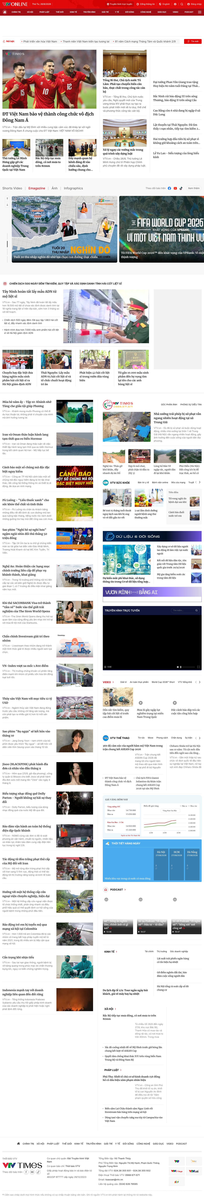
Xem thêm (194, 188)
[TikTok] (181, 188)
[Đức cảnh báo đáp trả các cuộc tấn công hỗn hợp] (186, 696)
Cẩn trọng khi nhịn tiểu (18, 957)
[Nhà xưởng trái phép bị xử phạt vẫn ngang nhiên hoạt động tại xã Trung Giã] (127, 427)
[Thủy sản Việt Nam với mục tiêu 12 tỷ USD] (74, 708)
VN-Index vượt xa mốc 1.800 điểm (25, 666)
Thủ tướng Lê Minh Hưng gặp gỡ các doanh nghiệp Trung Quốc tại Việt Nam (15, 164)
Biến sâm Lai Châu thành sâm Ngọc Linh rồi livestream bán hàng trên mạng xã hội (129, 1116)
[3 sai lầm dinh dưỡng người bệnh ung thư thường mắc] (149, 498)
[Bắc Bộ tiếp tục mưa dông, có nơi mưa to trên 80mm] (49, 147)
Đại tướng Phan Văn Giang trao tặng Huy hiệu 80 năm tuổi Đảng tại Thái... (176, 84)
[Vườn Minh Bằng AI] (152, 591)
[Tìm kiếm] (183, 4)
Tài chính (155, 952)
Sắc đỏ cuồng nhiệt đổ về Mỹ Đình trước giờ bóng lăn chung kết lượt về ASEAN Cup (133, 1053)
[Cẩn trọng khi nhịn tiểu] (74, 966)
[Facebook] (169, 188)
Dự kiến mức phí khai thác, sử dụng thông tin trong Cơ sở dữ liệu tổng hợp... (126, 580)
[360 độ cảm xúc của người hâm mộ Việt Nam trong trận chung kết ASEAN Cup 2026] (118, 762)
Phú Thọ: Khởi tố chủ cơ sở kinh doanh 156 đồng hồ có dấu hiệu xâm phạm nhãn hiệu (131, 1085)
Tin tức (141, 738)
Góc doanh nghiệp (185, 952)
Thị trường (167, 952)
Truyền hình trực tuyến (121, 4)
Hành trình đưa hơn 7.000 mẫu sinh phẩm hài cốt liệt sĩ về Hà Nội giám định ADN (31, 331)
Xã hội (114, 1012)
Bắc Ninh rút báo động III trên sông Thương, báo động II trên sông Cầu (175, 98)
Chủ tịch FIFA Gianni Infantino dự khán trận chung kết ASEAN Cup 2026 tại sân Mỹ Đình (148, 783)
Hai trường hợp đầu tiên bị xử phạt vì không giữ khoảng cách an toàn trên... (176, 141)
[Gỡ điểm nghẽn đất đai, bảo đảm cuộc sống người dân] (196, 978)
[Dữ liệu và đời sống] (132, 536)
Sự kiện (188, 738)
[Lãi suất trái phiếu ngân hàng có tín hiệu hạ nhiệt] (196, 964)
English (166, 4)
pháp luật (44, 12)
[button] (196, 482)
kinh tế (73, 12)
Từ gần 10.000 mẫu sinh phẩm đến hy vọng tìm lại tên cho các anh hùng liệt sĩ (133, 378)
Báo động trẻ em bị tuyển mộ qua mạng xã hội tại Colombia (24, 927)
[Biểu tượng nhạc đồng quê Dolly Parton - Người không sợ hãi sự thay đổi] (74, 803)
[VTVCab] (194, 1177)
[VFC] (176, 1167)
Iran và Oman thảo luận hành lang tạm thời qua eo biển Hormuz (25, 436)
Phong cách (162, 738)
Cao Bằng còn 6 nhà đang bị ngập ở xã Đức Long (176, 112)
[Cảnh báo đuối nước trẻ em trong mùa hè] (195, 515)
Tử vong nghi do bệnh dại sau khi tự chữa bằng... (177, 500)
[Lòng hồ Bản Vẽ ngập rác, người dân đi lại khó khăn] (165, 456)
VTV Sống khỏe (185, 682)
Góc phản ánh (169, 404)
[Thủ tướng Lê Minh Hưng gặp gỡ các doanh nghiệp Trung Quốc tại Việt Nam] (16, 147)
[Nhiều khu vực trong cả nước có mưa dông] (128, 862)
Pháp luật (117, 1075)
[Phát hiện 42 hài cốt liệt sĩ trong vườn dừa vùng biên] (95, 359)
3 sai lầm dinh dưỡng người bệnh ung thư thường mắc (146, 514)
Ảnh (54, 188)
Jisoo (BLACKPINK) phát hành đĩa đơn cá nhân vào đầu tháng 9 (25, 766)
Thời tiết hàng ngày (126, 843)
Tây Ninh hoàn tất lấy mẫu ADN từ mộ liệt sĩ (29, 294)
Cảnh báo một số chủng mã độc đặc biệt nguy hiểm (26, 469)
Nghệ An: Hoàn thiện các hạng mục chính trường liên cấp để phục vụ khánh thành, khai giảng (26, 570)
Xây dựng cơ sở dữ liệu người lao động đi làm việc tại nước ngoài (172, 550)
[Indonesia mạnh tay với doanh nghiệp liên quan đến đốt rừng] (74, 999)
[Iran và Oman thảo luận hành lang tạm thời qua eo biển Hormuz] (74, 444)
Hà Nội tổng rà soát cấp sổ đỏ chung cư (173, 990)
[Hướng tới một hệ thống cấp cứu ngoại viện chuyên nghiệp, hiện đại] (74, 901)
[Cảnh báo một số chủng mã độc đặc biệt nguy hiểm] (74, 476)
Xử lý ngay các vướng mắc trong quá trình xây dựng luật (123, 151)
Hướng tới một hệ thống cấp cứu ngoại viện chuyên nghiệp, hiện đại (26, 894)
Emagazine (37, 188)
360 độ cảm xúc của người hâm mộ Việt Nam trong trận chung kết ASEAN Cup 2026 (133, 747)
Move (150, 738)
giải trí (105, 12)
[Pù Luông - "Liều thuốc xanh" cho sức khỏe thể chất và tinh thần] (74, 509)
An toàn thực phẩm (139, 682)
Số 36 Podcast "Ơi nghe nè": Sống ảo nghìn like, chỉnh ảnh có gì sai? (118, 923)
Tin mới (194, 41)
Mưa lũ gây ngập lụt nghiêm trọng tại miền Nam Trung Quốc (150, 714)
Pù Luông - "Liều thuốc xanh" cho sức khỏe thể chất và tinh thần (25, 502)
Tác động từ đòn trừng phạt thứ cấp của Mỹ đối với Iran (26, 861)
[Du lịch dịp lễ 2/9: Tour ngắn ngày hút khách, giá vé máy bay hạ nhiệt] (127, 974)
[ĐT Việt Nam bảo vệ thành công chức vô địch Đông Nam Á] (49, 79)
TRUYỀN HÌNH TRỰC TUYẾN (122, 610)
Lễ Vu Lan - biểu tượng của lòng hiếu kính (176, 155)
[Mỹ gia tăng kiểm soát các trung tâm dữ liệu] (196, 578)
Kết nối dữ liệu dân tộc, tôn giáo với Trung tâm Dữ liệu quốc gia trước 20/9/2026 (171, 564)
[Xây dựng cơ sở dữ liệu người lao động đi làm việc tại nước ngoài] (196, 550)
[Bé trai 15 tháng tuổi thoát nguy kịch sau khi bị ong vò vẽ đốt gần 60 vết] (117, 498)
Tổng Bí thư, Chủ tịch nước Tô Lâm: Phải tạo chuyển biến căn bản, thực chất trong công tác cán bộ (124, 86)
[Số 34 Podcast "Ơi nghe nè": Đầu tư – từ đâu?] (152, 915)
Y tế (117, 12)
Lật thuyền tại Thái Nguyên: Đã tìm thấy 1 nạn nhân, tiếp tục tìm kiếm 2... (176, 126)
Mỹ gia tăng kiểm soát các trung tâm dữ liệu (171, 576)
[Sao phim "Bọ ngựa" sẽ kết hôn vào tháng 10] (74, 740)
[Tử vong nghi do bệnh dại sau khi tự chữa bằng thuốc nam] (195, 502)
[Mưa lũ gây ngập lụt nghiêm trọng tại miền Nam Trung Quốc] (152, 696)
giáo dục (162, 12)
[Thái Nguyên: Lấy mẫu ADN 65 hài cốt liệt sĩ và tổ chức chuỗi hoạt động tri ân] (56, 359)
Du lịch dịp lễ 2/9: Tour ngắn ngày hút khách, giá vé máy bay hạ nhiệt (125, 994)
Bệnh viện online (160, 482)
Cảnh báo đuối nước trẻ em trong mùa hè (176, 514)
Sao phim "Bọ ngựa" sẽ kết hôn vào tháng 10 (26, 733)
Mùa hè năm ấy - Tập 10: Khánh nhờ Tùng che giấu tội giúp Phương (26, 404)
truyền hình (89, 12)
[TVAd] (194, 1167)
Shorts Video (12, 188)
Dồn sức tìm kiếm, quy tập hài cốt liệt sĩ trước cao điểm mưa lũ (116, 714)
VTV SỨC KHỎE (120, 482)
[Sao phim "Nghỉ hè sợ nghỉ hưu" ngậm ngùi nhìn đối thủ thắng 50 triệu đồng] (74, 539)
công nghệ (145, 12)
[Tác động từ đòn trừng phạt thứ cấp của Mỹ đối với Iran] (74, 868)
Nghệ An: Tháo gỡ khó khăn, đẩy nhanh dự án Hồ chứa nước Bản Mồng (112, 470)
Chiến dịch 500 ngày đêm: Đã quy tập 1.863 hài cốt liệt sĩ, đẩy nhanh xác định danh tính (31, 322)
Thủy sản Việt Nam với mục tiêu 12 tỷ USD (27, 701)
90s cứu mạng (178, 482)
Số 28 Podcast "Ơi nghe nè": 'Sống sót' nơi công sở (186, 925)
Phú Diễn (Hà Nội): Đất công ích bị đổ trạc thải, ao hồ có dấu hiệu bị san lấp (189, 470)
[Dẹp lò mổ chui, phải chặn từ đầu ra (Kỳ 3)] (139, 456)
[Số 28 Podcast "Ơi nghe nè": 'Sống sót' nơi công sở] (186, 915)
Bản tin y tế (143, 482)
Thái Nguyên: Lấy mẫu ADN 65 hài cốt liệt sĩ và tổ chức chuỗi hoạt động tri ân (56, 378)
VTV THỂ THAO (119, 738)
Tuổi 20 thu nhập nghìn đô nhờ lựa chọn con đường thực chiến (56, 257)
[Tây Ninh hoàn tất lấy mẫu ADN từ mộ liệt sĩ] (106, 316)
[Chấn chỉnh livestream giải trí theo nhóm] (74, 645)
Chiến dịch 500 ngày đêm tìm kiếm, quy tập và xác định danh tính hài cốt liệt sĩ (65, 283)
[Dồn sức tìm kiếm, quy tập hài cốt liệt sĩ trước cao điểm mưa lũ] (118, 696)
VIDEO (107, 682)
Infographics (73, 188)
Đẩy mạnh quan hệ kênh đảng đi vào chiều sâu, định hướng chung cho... (81, 164)
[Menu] (200, 12)
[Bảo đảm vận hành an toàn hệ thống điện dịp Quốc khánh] (74, 835)
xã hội (30, 12)
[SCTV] (176, 1187)
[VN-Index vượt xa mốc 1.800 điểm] (74, 675)
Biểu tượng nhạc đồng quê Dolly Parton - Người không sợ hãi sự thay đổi (26, 798)
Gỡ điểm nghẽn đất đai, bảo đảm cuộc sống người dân (172, 976)
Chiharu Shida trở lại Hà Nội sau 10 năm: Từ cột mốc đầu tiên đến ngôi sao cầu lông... (185, 749)
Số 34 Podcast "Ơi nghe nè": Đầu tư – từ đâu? (152, 923)
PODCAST (116, 889)
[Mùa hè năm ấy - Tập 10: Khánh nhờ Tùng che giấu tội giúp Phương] (74, 411)
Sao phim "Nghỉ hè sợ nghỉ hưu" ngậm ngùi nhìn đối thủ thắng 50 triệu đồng (24, 534)
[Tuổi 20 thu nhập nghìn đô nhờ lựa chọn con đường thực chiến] (64, 229)
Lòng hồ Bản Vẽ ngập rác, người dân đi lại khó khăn (164, 470)
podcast (189, 12)
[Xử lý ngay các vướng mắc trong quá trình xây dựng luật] (125, 133)
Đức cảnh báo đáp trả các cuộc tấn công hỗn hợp (185, 712)
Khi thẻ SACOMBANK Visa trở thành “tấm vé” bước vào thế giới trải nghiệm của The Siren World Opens (26, 607)
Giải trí (123, 682)
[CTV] (176, 1177)
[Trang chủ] (4, 12)
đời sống (129, 12)
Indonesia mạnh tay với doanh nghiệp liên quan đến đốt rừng (22, 992)
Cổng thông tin (147, 4)
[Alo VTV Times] (118, 405)
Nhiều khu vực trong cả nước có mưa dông (127, 878)
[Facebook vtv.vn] (176, 4)
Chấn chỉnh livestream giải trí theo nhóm (25, 638)
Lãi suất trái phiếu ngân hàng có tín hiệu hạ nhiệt (173, 962)
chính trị (16, 12)
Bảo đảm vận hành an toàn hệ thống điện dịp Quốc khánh (26, 828)
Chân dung (176, 738)
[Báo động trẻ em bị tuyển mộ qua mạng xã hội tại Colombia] (74, 934)
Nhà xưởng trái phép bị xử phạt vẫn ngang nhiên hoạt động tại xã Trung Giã (177, 418)
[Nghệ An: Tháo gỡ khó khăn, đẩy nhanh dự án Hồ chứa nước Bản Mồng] (114, 456)
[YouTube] (175, 188)
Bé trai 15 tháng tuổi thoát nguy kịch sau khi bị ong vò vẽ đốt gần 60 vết (117, 514)
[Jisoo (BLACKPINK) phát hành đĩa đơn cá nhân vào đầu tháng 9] (74, 773)
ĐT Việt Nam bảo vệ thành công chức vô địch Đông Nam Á (48, 117)
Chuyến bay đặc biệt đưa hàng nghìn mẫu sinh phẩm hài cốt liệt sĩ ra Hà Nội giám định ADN (17, 378)
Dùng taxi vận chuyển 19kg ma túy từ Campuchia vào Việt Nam (134, 1125)
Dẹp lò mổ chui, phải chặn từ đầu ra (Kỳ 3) (138, 470)
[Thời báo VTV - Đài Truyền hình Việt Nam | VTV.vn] (15, 4)
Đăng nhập (196, 4)
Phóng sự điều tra (191, 404)
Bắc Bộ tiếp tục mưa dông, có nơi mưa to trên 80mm (48, 162)
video (175, 12)
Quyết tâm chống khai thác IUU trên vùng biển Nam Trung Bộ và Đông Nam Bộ (133, 1062)
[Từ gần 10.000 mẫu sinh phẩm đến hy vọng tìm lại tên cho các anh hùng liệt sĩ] (133, 359)
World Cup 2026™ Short (163, 682)
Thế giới (59, 12)
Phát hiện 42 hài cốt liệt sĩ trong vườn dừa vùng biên (95, 376)
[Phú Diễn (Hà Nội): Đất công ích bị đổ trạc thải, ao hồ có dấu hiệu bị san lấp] (190, 456)
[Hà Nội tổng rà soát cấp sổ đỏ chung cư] (196, 992)
